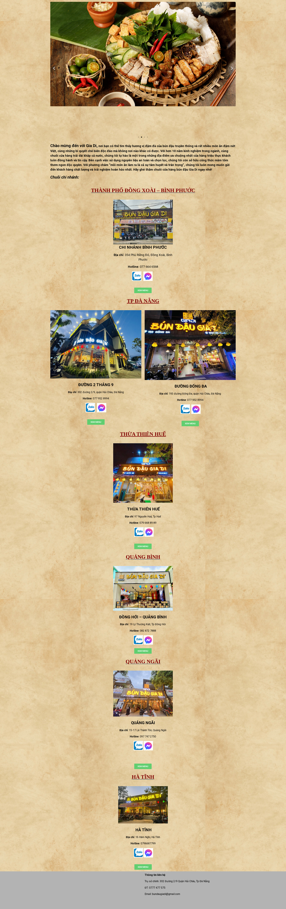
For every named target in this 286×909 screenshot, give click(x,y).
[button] (138, 137)
